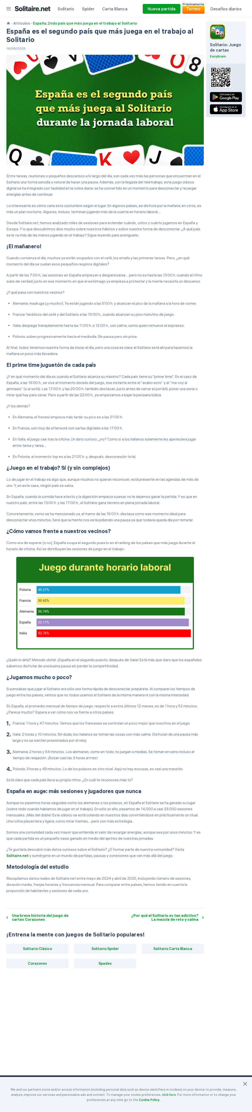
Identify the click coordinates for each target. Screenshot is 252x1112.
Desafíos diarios (226, 8)
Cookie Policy (149, 1100)
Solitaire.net (17, 855)
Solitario (66, 8)
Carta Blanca (114, 8)
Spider (88, 8)
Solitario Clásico (37, 948)
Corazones (37, 963)
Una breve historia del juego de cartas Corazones (40, 917)
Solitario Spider (105, 948)
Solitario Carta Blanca (172, 948)
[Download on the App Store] (226, 109)
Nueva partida (161, 8)
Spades (105, 963)
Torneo (193, 7)
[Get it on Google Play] (226, 97)
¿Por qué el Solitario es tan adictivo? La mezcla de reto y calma (164, 917)
